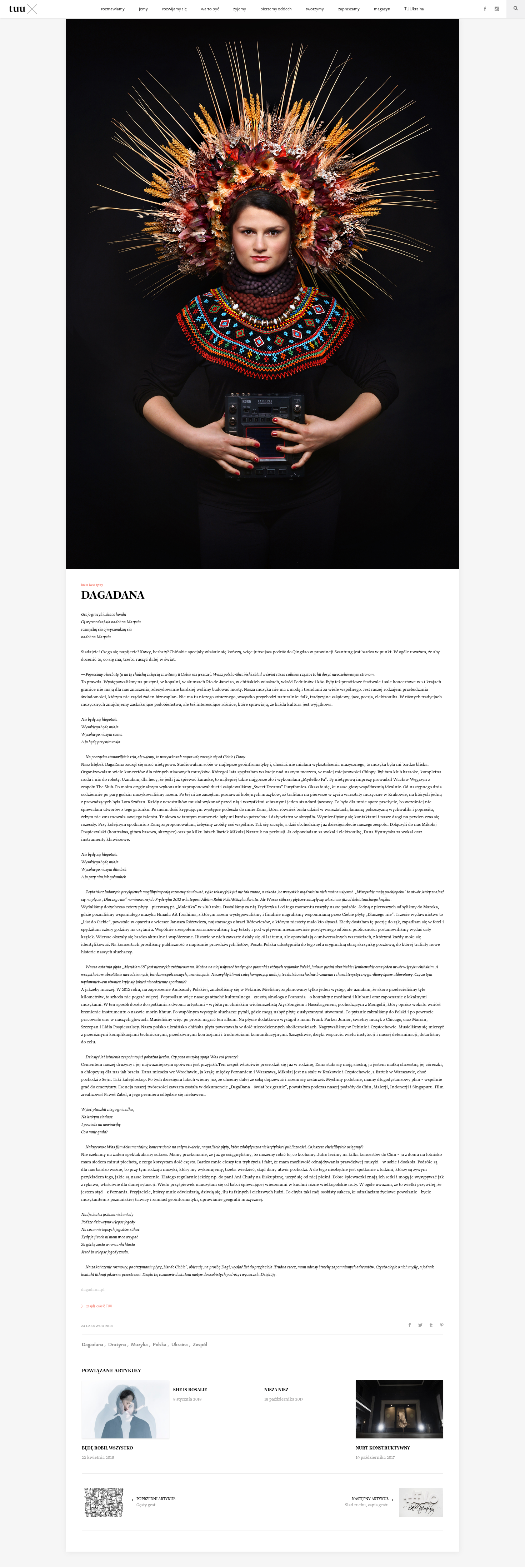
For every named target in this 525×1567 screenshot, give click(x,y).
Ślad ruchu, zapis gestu (367, 1505)
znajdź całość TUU (99, 1306)
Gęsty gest (145, 1505)
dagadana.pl (93, 1290)
